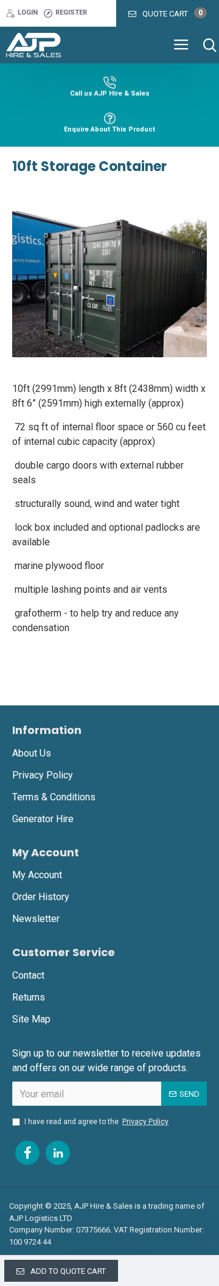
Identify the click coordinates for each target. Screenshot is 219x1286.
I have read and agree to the (96, 1121)
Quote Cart (172, 13)
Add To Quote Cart (68, 1271)
